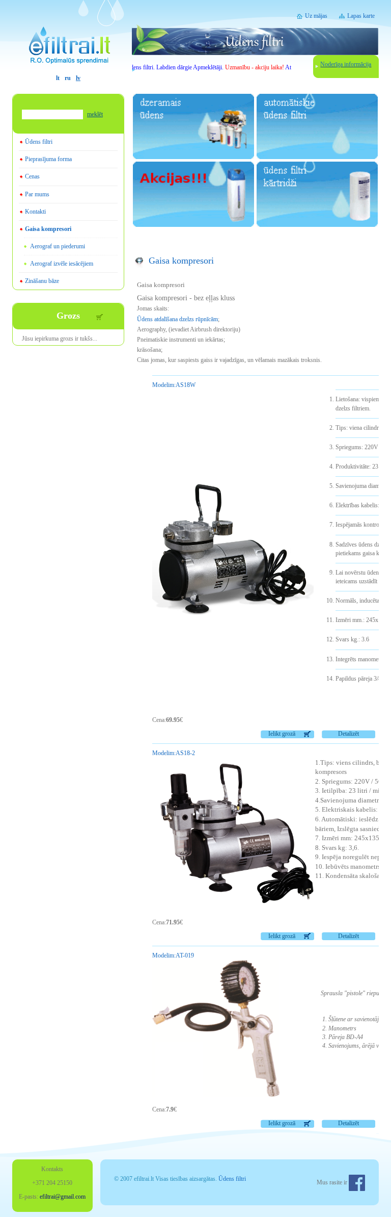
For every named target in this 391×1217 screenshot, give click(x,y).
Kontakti (35, 211)
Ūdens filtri (38, 141)
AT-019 (173, 955)
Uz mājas (316, 15)
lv (78, 78)
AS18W (174, 385)
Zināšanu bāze (42, 280)
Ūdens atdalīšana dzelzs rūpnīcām (177, 319)
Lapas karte (361, 15)
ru (68, 78)
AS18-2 (173, 753)
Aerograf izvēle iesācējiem (61, 263)
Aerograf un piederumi (57, 246)
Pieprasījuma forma (48, 159)
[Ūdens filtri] (68, 37)
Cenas (32, 176)
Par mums (37, 194)
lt (58, 78)
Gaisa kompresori (48, 228)
